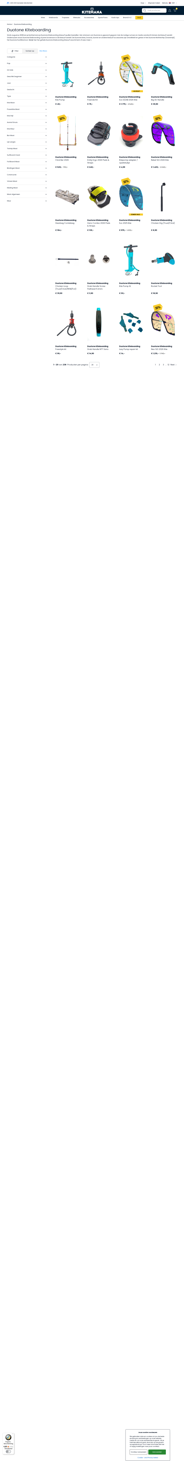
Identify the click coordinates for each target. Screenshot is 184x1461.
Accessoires (89, 17)
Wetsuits (76, 17)
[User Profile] (169, 10)
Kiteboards (53, 17)
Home (9, 24)
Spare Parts (103, 17)
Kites (43, 17)
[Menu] (12, 1434)
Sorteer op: (30, 51)
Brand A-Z (127, 17)
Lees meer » (87, 40)
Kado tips (115, 17)
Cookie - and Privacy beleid (148, 1457)
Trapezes (65, 17)
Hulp (142, 3)
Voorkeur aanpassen (138, 1452)
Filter (17, 51)
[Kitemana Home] (92, 10)
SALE (139, 17)
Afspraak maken (154, 3)
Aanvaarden (157, 1452)
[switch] (8, 1451)
